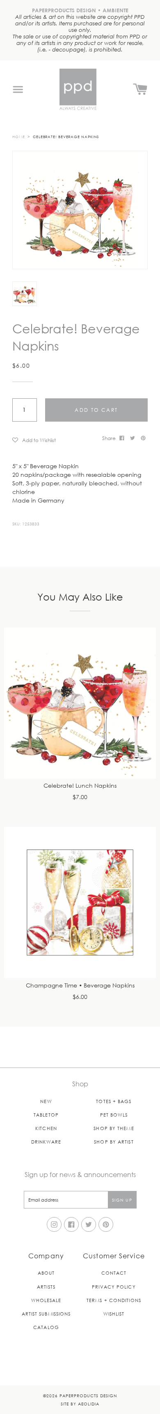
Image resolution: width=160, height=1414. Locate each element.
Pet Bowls (114, 1114)
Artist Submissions (46, 1313)
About (46, 1272)
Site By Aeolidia (80, 1404)
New (46, 1101)
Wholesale (46, 1300)
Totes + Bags (113, 1101)
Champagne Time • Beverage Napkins (80, 986)
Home (18, 136)
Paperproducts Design (88, 1395)
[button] (54, 440)
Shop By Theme (114, 1128)
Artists (46, 1286)
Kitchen (46, 1128)
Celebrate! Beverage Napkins (66, 136)
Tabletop (46, 1114)
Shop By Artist (113, 1141)
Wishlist (114, 1313)
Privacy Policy (113, 1286)
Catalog (46, 1327)
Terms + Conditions (114, 1300)
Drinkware (46, 1141)
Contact (114, 1272)
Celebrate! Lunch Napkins (80, 786)
